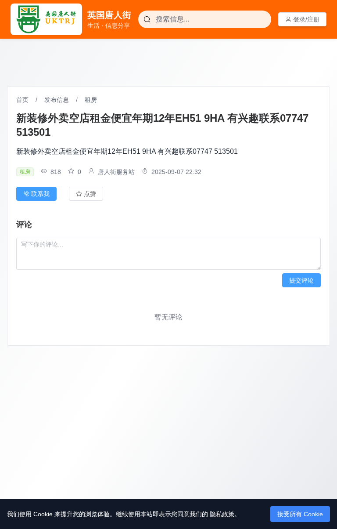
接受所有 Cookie (300, 514)
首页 (22, 99)
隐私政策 (222, 514)
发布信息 (56, 99)
